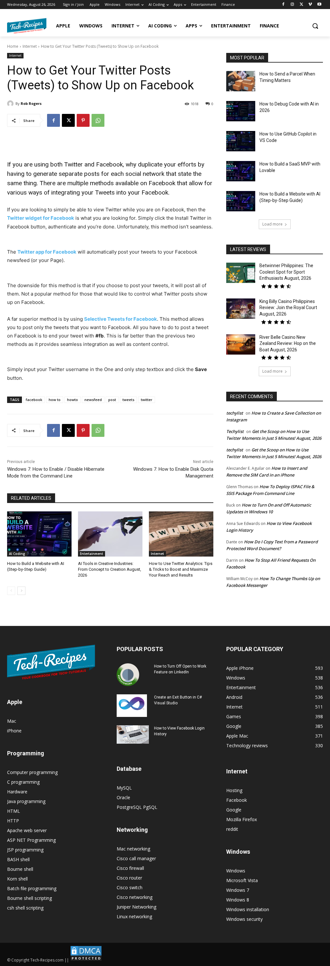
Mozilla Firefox (241, 819)
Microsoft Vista (242, 880)
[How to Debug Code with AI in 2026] (240, 111)
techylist (234, 413)
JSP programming (25, 850)
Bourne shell (20, 869)
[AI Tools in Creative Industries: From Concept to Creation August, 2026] (110, 534)
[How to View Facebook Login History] (133, 734)
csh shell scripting (25, 908)
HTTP (13, 821)
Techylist (235, 431)
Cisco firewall (130, 868)
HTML (13, 811)
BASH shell (18, 859)
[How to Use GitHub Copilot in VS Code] (240, 141)
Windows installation (247, 909)
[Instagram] (292, 4)
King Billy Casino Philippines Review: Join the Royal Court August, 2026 (288, 308)
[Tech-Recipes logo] (26, 26)
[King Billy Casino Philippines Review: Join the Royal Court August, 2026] (240, 308)
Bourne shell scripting (29, 898)
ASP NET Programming (31, 840)
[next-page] (21, 591)
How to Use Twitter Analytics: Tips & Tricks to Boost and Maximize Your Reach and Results (180, 569)
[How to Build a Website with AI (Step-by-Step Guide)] (39, 534)
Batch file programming (31, 888)
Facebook (236, 800)
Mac (11, 721)
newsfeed (93, 399)
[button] (315, 26)
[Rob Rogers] (11, 103)
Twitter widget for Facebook (40, 218)
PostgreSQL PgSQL (137, 807)
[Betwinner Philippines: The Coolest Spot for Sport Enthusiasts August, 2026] (240, 273)
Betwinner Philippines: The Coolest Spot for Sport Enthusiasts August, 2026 (286, 272)
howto (72, 399)
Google (233, 810)
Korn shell (17, 879)
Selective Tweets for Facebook (120, 319)
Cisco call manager (136, 858)
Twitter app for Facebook (46, 252)
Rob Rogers (31, 103)
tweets (128, 399)
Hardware (17, 792)
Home (12, 46)
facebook (34, 399)
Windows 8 (237, 900)
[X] (301, 4)
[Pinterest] (83, 120)
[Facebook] (283, 4)
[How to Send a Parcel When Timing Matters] (240, 81)
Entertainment (91, 553)
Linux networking (134, 916)
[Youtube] (319, 4)
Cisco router (129, 878)
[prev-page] (11, 591)
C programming (23, 782)
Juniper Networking (136, 907)
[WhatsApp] (98, 120)
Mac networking (133, 849)
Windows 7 (237, 890)
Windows (235, 871)
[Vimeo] (310, 4)
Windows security (244, 919)
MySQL (124, 788)
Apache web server (27, 830)
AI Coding (17, 553)
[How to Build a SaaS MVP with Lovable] (240, 171)
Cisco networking (134, 897)
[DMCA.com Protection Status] (86, 960)
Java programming (26, 801)
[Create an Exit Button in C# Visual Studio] (132, 705)
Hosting (234, 790)
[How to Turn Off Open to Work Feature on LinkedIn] (128, 674)
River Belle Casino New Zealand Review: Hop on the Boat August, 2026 (287, 343)
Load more (272, 224)
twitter (146, 399)
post (112, 399)
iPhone (14, 731)
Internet (30, 46)
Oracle (123, 797)
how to (55, 399)
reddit (232, 829)
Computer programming (32, 772)
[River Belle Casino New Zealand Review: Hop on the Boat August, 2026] (240, 344)
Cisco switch (129, 887)
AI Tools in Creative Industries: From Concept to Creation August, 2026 (109, 569)
